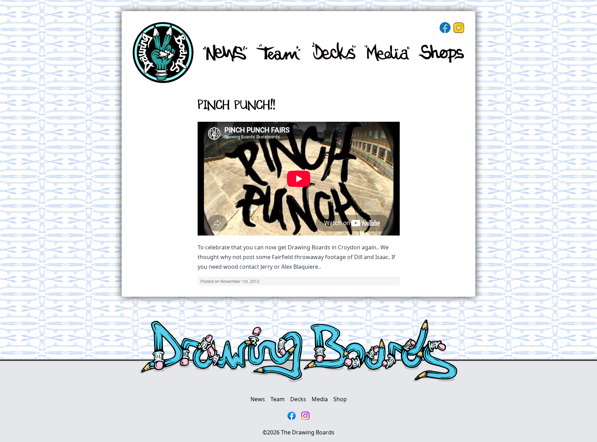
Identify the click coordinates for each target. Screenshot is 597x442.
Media (320, 399)
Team (278, 399)
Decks (298, 399)
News (257, 399)
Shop (340, 399)
